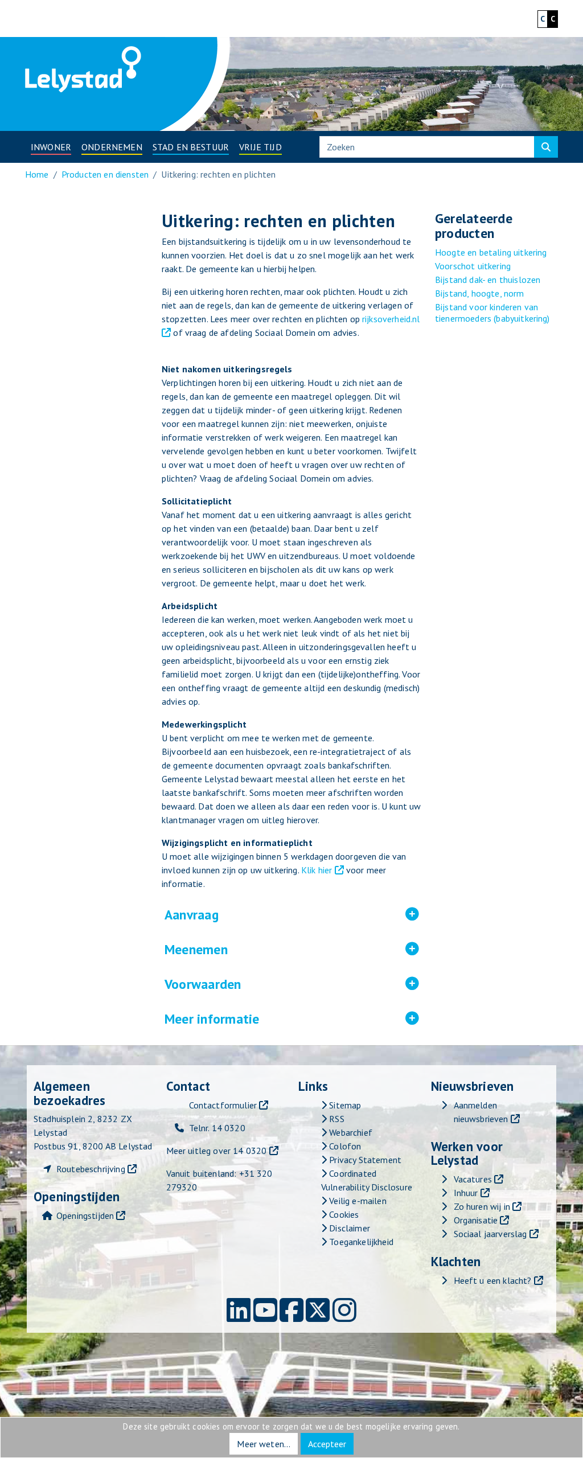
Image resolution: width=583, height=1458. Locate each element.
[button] (51, 147)
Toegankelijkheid (360, 1241)
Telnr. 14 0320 (217, 1127)
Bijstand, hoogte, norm (479, 293)
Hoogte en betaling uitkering (491, 252)
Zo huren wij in (482, 1206)
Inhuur (466, 1192)
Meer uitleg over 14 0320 (216, 1150)
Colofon (344, 1146)
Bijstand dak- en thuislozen (487, 279)
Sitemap (344, 1105)
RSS (335, 1118)
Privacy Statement (364, 1159)
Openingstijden (85, 1215)
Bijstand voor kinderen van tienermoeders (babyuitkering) (492, 312)
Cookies (343, 1214)
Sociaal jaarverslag (490, 1233)
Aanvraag (266, 914)
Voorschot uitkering (473, 266)
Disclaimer (348, 1228)
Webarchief (349, 1132)
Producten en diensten (105, 174)
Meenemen (270, 949)
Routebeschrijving (90, 1168)
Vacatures (473, 1179)
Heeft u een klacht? (493, 1280)
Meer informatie (286, 1019)
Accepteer (327, 1443)
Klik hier (316, 870)
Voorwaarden (277, 984)
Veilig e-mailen (357, 1200)
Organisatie (476, 1220)
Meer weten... (263, 1443)
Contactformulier (223, 1105)
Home (37, 174)
